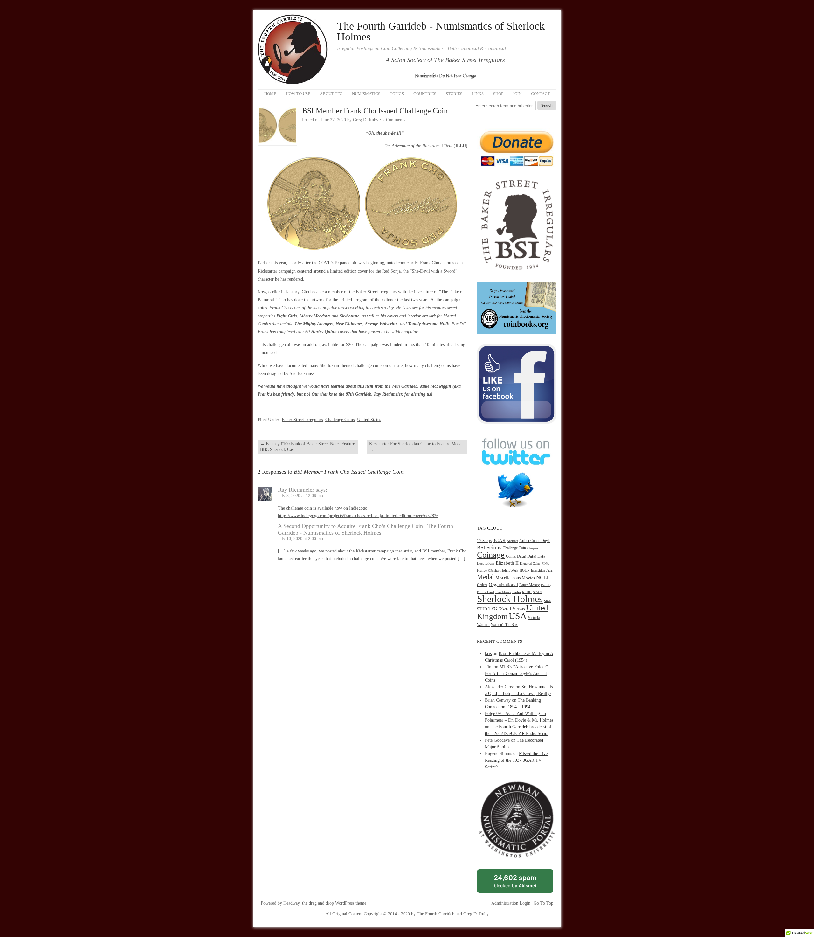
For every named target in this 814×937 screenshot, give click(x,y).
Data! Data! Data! (532, 556)
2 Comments (394, 119)
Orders (482, 585)
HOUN (525, 570)
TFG (492, 608)
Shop (498, 93)
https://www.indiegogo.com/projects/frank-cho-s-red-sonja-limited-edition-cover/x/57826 (358, 515)
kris (488, 653)
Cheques (532, 548)
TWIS (521, 609)
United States (369, 419)
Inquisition (538, 570)
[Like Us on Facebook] (516, 422)
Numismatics (366, 93)
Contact (540, 93)
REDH (527, 592)
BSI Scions (489, 548)
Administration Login (510, 903)
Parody (546, 585)
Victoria (534, 618)
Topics (397, 93)
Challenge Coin (514, 548)
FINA (545, 563)
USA (518, 616)
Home (270, 93)
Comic (511, 556)
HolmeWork (509, 570)
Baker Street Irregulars (302, 419)
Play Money (503, 592)
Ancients (512, 541)
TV (512, 608)
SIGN (547, 601)
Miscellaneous (508, 577)
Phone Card (485, 592)
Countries (424, 93)
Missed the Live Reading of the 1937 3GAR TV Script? (516, 760)
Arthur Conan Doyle (534, 540)
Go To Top (543, 903)
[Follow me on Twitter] (516, 511)
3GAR (499, 540)
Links (478, 93)
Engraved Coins (530, 563)
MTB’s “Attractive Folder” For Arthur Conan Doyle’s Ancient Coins (516, 673)
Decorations (485, 563)
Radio (516, 592)
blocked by (522, 883)
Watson (483, 624)
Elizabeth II (507, 563)
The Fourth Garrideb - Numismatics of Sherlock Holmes (441, 31)
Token (503, 609)
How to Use (298, 93)
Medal (485, 577)
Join (517, 93)
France (482, 570)
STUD (482, 609)
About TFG (331, 93)
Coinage (491, 554)
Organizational (503, 584)
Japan (549, 570)
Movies (528, 578)
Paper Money (529, 585)
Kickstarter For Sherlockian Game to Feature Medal (416, 446)
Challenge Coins (340, 419)
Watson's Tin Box (504, 624)
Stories (454, 93)
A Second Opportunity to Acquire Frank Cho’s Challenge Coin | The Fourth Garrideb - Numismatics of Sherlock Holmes (365, 529)
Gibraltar (493, 570)
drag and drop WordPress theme (337, 903)
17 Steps (484, 540)
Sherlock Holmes (510, 598)
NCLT (542, 577)
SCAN (537, 592)
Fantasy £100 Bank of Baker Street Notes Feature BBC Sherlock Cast (307, 446)
